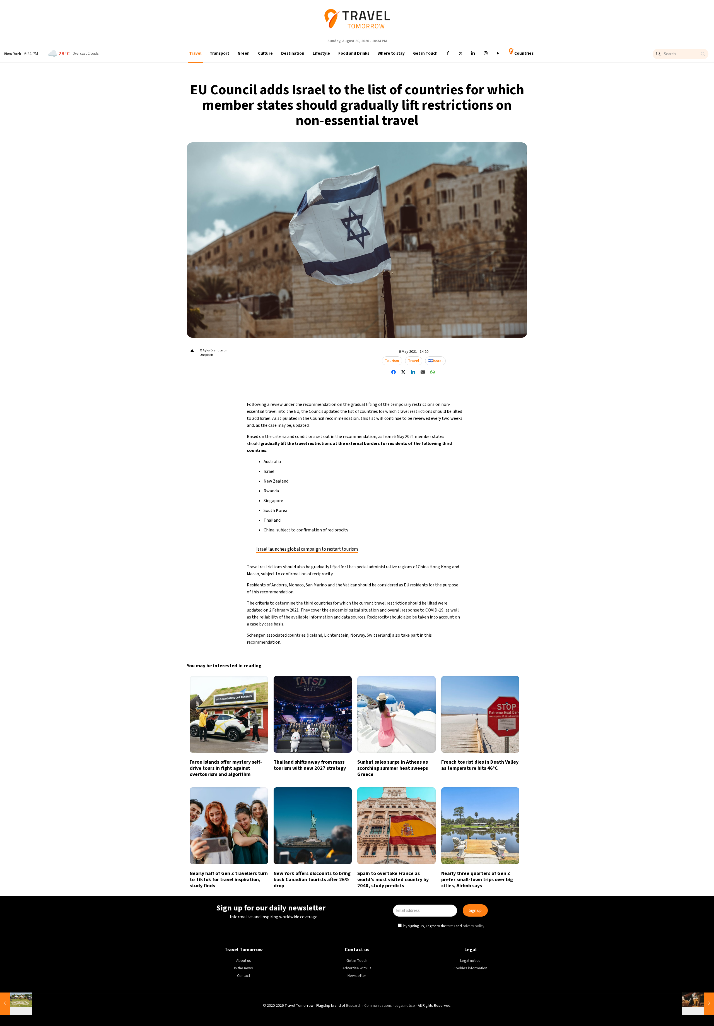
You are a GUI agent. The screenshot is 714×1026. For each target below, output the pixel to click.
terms (423, 538)
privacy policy (446, 538)
